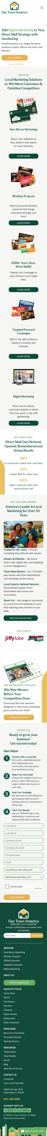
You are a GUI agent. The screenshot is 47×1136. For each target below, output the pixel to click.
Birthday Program (12, 955)
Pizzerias (8, 1009)
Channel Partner (11, 1040)
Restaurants (9, 1017)
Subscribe (37, 934)
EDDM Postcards (12, 960)
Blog (6, 1063)
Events (7, 1059)
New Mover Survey (13, 1067)
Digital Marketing (12, 968)
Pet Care (8, 1005)
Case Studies (10, 1055)
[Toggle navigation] (41, 7)
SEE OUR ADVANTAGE (20, 617)
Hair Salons (9, 1001)
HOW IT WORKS (27, 63)
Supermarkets (10, 1013)
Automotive (9, 992)
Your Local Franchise (14, 1082)
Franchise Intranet (12, 1036)
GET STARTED (25, 57)
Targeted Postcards (13, 964)
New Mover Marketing (14, 951)
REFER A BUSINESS (19, 982)
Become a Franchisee (14, 1032)
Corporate (8, 1078)
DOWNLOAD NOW (19, 716)
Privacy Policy (19, 1117)
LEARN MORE (23, 155)
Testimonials (10, 1051)
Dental (7, 996)
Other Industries (11, 1022)
